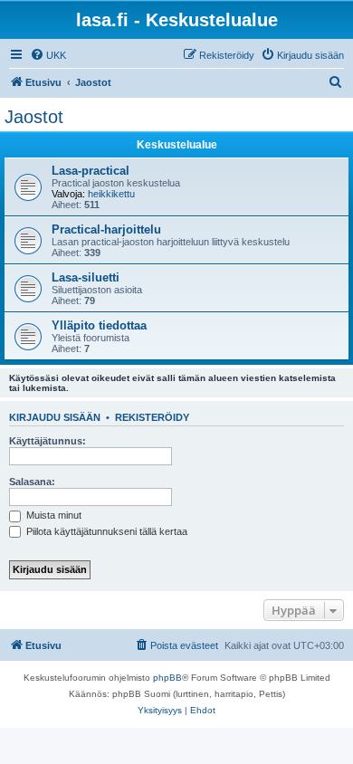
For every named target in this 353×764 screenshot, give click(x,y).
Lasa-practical (90, 170)
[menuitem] (48, 55)
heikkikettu (111, 193)
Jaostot (34, 117)
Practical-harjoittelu (106, 229)
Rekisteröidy (152, 417)
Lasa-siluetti (85, 277)
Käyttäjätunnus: (47, 440)
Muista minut (52, 515)
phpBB (167, 678)
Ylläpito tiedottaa (99, 325)
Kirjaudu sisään (54, 417)
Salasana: (32, 481)
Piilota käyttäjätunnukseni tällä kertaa (105, 531)
